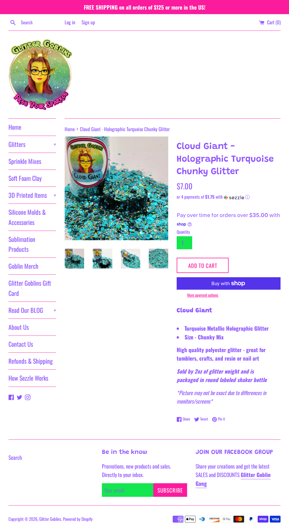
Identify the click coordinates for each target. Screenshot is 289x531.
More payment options (202, 295)
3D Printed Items (32, 195)
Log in (70, 22)
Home (14, 126)
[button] (229, 197)
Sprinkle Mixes (24, 161)
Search (15, 457)
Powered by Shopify (78, 519)
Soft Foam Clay (25, 178)
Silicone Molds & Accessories (27, 216)
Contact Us (20, 343)
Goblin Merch (23, 265)
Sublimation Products (21, 244)
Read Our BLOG (32, 310)
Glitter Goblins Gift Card (29, 287)
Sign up (88, 22)
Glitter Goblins (50, 519)
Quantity (183, 232)
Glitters (32, 144)
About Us (18, 326)
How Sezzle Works (28, 377)
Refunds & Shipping (30, 360)
